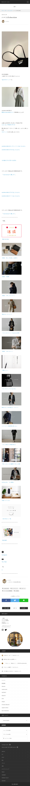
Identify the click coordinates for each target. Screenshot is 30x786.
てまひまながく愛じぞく (9, 174)
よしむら (9, 580)
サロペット (4, 132)
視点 (2, 760)
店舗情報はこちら (5, 623)
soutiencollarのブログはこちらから (11, 149)
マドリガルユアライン (6, 626)
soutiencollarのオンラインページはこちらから (14, 146)
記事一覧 (15, 608)
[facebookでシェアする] (6, 600)
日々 (2, 754)
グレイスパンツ (15, 588)
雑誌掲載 (3, 683)
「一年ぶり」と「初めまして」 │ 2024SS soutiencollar (15, 663)
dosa (3, 698)
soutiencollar (6, 588)
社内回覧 (17, 590)
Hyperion (4, 695)
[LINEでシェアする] (23, 600)
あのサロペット (6, 79)
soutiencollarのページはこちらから (11, 196)
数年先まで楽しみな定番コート (10, 659)
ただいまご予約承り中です (8, 124)
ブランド (3, 763)
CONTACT (4, 780)
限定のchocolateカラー (8, 112)
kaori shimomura (5, 710)
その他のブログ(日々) (7, 160)
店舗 (2, 766)
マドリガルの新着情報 (8, 590)
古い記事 (23, 608)
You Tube (4, 561)
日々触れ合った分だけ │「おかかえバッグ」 (13, 671)
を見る (14, 160)
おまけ (3, 757)
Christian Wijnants (6, 704)
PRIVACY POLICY (5, 777)
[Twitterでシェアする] (15, 600)
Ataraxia (3, 686)
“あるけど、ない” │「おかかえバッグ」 (12, 655)
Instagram (4, 555)
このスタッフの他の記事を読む (14, 582)
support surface (5, 707)
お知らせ (3, 751)
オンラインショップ (5, 769)
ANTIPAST (4, 692)
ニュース (3, 680)
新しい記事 (7, 608)
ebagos (3, 701)
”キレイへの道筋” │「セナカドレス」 (11, 667)
